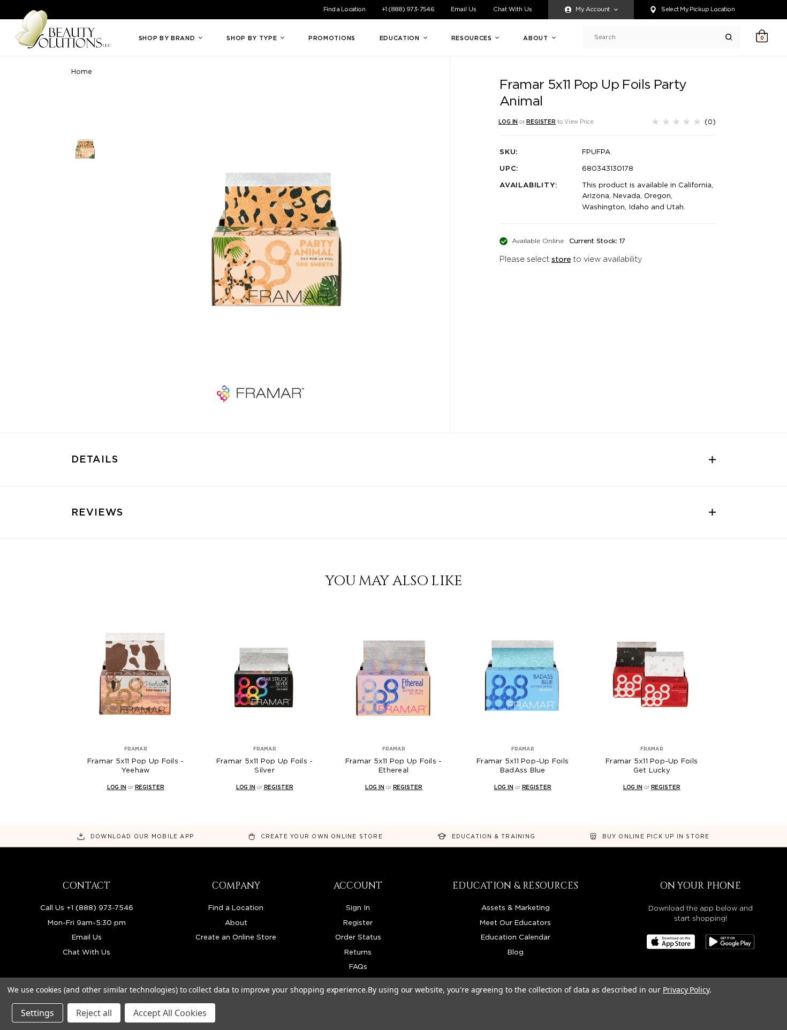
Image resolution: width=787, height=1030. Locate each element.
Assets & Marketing (515, 907)
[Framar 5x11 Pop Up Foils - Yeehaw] (135, 673)
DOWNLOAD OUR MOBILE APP (142, 836)
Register (358, 922)
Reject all (94, 1013)
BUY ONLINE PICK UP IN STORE (656, 836)
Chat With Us (512, 9)
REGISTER (541, 121)
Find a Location (344, 9)
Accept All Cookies (170, 1013)
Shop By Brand (168, 38)
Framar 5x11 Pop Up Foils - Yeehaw (135, 765)
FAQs (358, 966)
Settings (37, 1013)
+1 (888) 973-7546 (408, 9)
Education (401, 38)
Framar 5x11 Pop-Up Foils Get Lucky (652, 765)
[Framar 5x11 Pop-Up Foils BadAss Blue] (522, 673)
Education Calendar (515, 937)
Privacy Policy (686, 989)
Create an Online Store (235, 937)
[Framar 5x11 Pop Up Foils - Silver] (264, 673)
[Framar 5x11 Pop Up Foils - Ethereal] (393, 673)
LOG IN (508, 121)
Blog (516, 952)
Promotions (331, 38)
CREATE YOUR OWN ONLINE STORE (322, 836)
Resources (472, 38)
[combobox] (659, 37)
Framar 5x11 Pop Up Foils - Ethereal (393, 765)
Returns (358, 952)
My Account (592, 9)
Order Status (358, 937)
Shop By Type (252, 38)
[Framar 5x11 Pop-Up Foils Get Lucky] (651, 673)
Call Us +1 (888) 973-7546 (86, 907)
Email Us (463, 9)
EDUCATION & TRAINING (493, 836)
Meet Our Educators (515, 922)
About (536, 38)
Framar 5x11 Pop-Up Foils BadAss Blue (522, 765)
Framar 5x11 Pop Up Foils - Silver (264, 765)
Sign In (358, 907)
